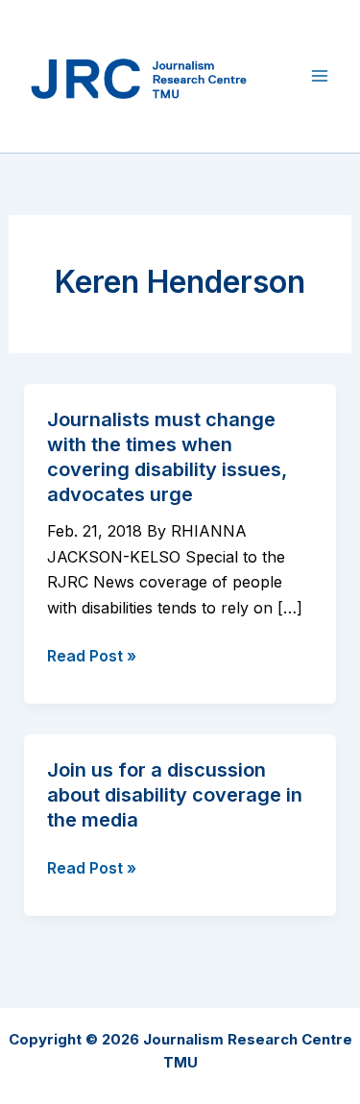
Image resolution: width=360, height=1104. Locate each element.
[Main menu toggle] (320, 76)
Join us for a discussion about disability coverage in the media (174, 794)
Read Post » (91, 656)
